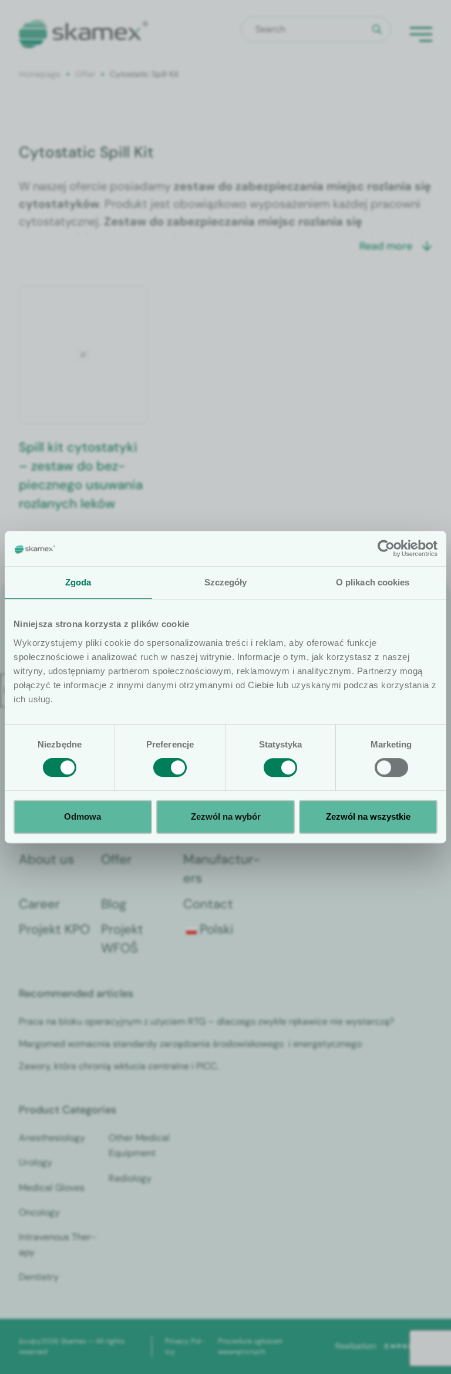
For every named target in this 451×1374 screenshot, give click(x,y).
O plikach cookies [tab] (373, 582)
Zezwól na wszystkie (368, 816)
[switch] (170, 767)
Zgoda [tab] (78, 582)
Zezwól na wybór (226, 816)
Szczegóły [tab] (225, 582)
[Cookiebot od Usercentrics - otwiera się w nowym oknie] (386, 548)
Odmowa (82, 816)
